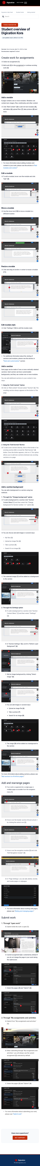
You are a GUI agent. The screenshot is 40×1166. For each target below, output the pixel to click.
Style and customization (11, 361)
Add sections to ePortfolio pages (13, 776)
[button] (25, 2)
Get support (20, 1138)
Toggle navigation (9, 25)
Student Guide (20, 12)
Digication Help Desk (7, 12)
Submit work (17, 1114)
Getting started (31, 12)
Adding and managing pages (24, 911)
